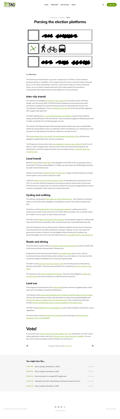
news (68, 17)
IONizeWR (54, 5)
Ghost (114, 409)
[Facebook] (55, 407)
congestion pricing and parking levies (64, 246)
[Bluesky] (61, 407)
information (64, 108)
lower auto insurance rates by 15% (50, 264)
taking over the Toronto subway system (49, 180)
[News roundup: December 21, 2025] (60, 366)
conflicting (56, 108)
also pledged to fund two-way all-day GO (68, 144)
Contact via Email (60, 410)
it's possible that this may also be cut (79, 235)
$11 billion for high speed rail (55, 101)
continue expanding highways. (51, 274)
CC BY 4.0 (68, 346)
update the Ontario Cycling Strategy (51, 220)
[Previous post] (27, 345)
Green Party (47, 163)
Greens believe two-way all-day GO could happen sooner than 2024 (54, 136)
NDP (34, 163)
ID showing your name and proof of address (68, 336)
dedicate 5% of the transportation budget (55, 209)
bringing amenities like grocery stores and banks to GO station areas (57, 303)
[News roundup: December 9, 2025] (60, 371)
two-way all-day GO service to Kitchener (57, 116)
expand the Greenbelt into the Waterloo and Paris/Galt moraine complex (66, 295)
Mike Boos (32, 74)
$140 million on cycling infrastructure (58, 199)
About (74, 5)
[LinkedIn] (58, 407)
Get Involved (65, 5)
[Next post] (92, 345)
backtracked (57, 287)
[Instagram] (64, 407)
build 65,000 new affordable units (50, 308)
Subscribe (111, 5)
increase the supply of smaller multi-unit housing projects (46, 300)
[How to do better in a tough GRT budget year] (60, 376)
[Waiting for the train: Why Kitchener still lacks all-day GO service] (60, 381)
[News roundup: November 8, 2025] (60, 386)
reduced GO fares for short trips (54, 173)
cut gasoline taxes (65, 253)
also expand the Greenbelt (52, 315)
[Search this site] (103, 4)
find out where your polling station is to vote (55, 334)
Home (46, 5)
